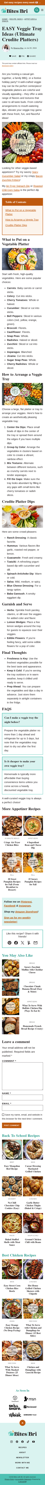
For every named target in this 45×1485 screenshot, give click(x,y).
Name (6, 1093)
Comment (9, 1061)
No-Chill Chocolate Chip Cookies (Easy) (12, 1205)
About (22, 1452)
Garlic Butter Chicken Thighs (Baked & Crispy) (33, 1205)
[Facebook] (22, 1441)
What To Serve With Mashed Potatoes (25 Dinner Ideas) (12, 1371)
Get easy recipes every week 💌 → (22, 2)
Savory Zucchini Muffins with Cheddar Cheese (32, 969)
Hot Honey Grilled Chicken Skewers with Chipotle (33, 1289)
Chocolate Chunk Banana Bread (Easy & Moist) (32, 989)
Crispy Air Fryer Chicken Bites (12, 844)
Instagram (25, 905)
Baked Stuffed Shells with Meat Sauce (12, 1242)
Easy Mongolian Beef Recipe (12, 1167)
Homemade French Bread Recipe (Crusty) (32, 1027)
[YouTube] (33, 1441)
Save (14, 56)
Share (33, 56)
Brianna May (19, 48)
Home (5, 19)
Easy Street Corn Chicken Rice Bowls (12, 1288)
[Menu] (42, 10)
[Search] (37, 10)
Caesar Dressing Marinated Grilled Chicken (33, 1168)
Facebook (10, 905)
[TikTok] (28, 1441)
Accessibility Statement (23, 1479)
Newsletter (22, 1458)
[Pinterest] (17, 1441)
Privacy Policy (9, 1479)
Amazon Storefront (26, 911)
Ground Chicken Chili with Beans (33, 1241)
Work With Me (22, 1463)
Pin (22, 56)
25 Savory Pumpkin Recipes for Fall (33, 881)
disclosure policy (7, 66)
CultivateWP (22, 1482)
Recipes (22, 1447)
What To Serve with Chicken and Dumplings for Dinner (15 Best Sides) (33, 1330)
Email (6, 1103)
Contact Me (22, 1468)
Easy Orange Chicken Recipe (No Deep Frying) (12, 1327)
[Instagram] (11, 1441)
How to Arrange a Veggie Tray (22, 219)
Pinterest (26, 901)
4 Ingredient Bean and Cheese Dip (33, 845)
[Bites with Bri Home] (14, 10)
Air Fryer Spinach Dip (18, 186)
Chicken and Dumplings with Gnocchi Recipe (33, 1369)
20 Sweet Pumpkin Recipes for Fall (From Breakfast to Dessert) (12, 884)
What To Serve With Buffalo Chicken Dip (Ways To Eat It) (32, 1008)
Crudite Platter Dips (16, 225)
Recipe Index (16, 19)
